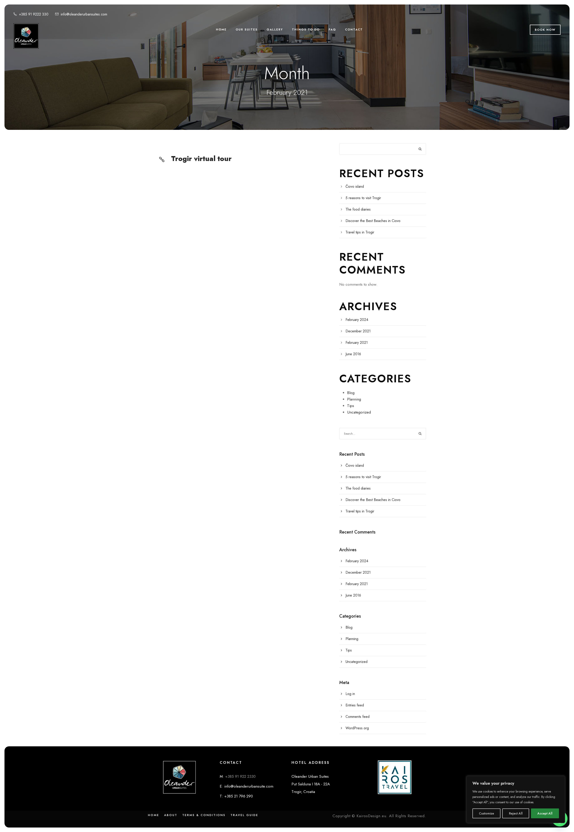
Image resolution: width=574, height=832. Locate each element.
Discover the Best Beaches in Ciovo (373, 220)
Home (153, 815)
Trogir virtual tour (201, 159)
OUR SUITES (247, 29)
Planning (354, 399)
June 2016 (353, 354)
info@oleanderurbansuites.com (84, 14)
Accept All (544, 813)
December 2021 (358, 331)
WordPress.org (357, 728)
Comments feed (358, 716)
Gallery (275, 29)
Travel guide (244, 815)
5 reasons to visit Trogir (363, 197)
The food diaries (358, 209)
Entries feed (355, 705)
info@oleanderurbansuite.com (248, 786)
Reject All (516, 813)
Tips (350, 405)
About (170, 815)
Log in (350, 693)
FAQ (332, 29)
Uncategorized (359, 412)
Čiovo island (355, 186)
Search (420, 149)
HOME (221, 29)
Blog (350, 392)
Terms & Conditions (204, 815)
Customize (486, 813)
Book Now (545, 30)
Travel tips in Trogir (360, 232)
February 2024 (357, 319)
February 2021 (357, 342)
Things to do (306, 29)
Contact (354, 29)
